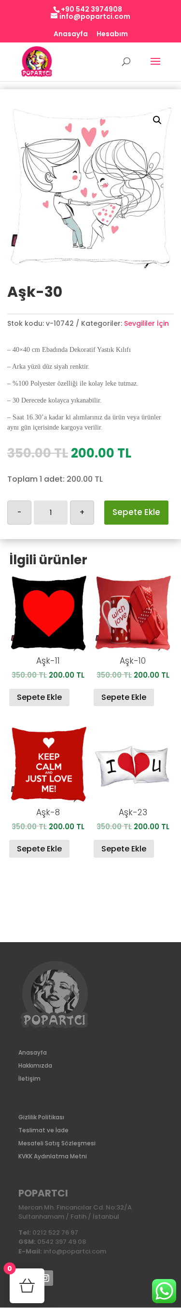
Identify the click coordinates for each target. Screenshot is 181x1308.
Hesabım (112, 34)
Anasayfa (71, 34)
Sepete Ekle (136, 512)
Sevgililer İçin (146, 323)
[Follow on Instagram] (45, 1278)
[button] (157, 120)
